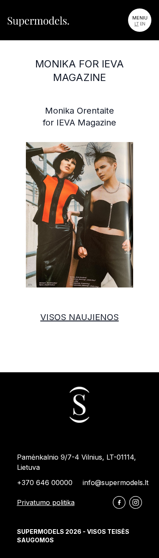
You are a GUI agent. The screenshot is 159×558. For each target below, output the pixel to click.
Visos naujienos (79, 317)
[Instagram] (135, 502)
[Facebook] (119, 502)
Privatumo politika (46, 502)
